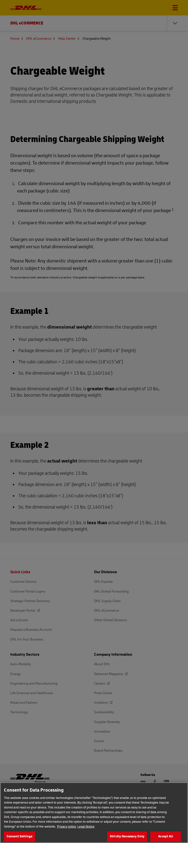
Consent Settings (19, 836)
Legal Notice (85, 827)
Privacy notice (66, 827)
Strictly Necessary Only (127, 836)
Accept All (165, 836)
